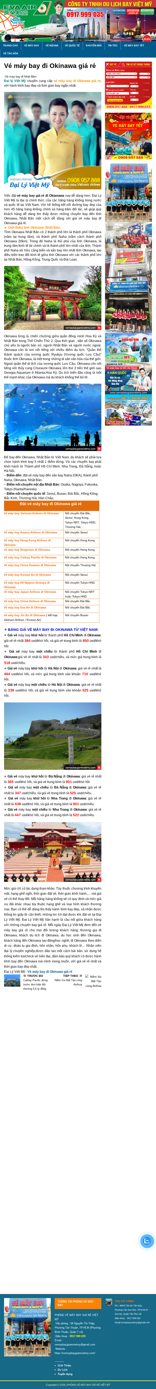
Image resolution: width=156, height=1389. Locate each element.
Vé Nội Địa (52, 45)
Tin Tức (113, 45)
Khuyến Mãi (94, 45)
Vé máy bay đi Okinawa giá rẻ (49, 971)
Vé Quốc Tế (72, 45)
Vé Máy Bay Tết (134, 45)
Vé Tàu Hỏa (10, 53)
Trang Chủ (10, 45)
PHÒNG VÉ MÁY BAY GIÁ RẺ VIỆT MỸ (88, 1385)
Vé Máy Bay (31, 45)
